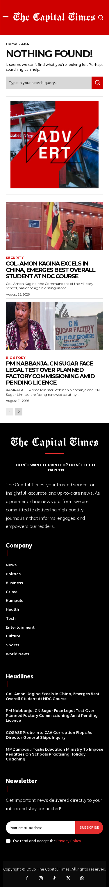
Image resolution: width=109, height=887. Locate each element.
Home (11, 44)
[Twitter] (68, 878)
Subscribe (89, 827)
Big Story (16, 358)
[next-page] (18, 411)
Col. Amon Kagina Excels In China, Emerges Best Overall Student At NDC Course (50, 270)
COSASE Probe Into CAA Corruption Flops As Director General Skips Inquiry (49, 735)
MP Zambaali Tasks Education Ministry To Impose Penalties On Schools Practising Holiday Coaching (54, 754)
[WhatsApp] (82, 878)
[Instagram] (40, 878)
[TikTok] (54, 878)
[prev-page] (9, 411)
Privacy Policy (68, 840)
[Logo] (54, 17)
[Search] (97, 83)
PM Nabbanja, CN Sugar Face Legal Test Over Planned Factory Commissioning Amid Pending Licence (50, 373)
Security (15, 258)
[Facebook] (27, 878)
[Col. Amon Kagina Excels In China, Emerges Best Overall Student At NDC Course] (54, 226)
